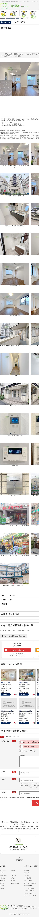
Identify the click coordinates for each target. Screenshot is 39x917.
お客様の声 (2, 878)
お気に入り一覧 (28, 880)
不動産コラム (3, 880)
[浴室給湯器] (14, 463)
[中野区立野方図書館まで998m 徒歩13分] (14, 583)
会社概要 (2, 885)
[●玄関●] (14, 374)
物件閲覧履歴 (27, 878)
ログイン (13, 873)
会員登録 (13, 870)
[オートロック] (14, 493)
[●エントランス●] (14, 404)
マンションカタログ (29, 888)
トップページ (3, 870)
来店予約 (13, 880)
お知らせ (2, 873)
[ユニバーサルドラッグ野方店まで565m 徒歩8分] (14, 553)
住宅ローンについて (29, 890)
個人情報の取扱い (15, 883)
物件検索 (26, 870)
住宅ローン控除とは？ (29, 893)
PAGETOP (19, 860)
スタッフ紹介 (3, 875)
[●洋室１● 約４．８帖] (14, 284)
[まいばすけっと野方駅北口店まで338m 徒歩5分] (14, 523)
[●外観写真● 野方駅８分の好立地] (14, 194)
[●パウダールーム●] (14, 254)
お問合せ (13, 878)
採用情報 (2, 883)
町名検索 (26, 873)
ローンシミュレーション (30, 895)
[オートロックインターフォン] (14, 434)
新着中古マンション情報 (30, 883)
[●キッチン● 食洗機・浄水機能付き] (14, 224)
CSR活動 (13, 875)
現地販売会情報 (28, 885)
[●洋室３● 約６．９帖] (14, 314)
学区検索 (26, 875)
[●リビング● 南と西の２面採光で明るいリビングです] (14, 164)
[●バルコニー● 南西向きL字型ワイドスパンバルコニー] (14, 344)
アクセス (2, 888)
